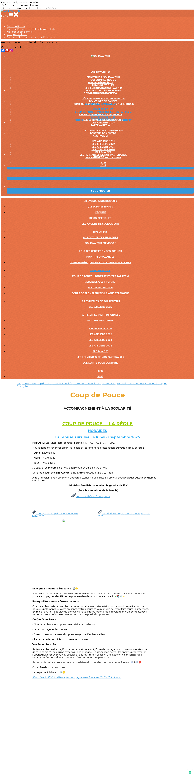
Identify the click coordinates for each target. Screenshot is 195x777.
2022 (103, 165)
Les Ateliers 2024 (103, 149)
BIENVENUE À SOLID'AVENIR (103, 77)
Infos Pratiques (103, 85)
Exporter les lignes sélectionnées (20, 2)
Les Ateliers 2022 (103, 144)
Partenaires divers (103, 133)
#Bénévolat (114, 677)
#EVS (50, 677)
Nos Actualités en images (103, 90)
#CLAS (103, 677)
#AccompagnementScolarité (82, 677)
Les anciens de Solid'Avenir (100, 223)
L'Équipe (100, 212)
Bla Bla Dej (103, 152)
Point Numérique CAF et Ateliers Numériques (100, 262)
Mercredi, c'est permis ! (20, 31)
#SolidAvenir (39, 677)
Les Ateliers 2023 (100, 340)
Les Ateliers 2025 (103, 122)
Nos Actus (103, 88)
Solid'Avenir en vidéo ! (100, 243)
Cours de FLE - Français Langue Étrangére (31, 37)
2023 (103, 162)
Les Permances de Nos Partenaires (103, 155)
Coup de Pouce (16, 26)
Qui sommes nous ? (103, 80)
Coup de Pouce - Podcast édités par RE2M (31, 29)
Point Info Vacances (103, 101)
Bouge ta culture (17, 34)
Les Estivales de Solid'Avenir (103, 120)
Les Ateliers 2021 (103, 141)
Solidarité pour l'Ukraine (100, 362)
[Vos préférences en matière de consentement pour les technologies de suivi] (190, 772)
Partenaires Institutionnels (103, 130)
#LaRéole (59, 677)
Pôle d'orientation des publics (103, 98)
